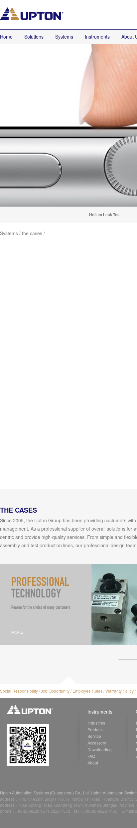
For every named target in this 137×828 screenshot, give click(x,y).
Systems (9, 233)
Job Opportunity (55, 691)
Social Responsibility (19, 691)
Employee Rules (87, 691)
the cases (32, 233)
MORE (17, 632)
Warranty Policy (119, 691)
